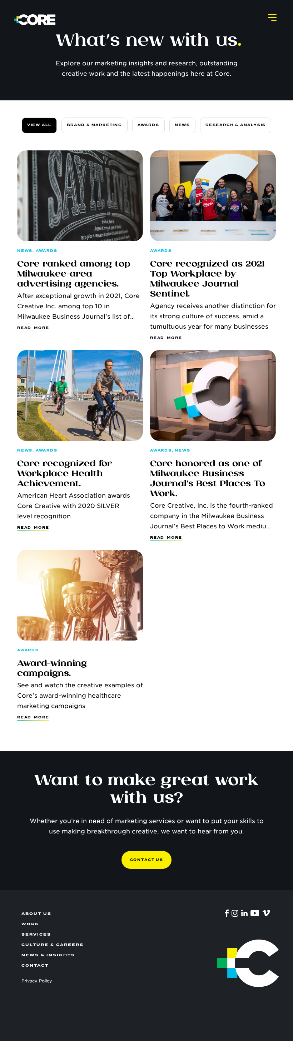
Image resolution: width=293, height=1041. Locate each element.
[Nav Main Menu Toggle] (272, 17)
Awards (148, 125)
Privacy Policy (36, 980)
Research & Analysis (235, 125)
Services (36, 934)
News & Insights (48, 955)
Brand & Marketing (94, 125)
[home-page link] (239, 963)
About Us (36, 913)
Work (30, 924)
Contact (35, 965)
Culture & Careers (52, 944)
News (182, 125)
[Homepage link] (35, 19)
